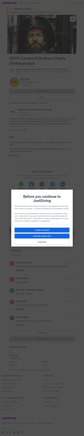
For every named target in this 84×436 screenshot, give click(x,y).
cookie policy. (45, 221)
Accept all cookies (42, 230)
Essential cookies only (42, 236)
